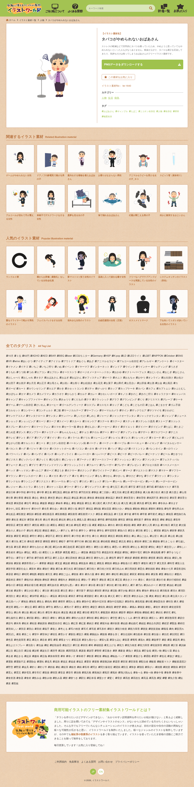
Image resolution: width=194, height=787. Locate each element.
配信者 (144, 661)
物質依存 (108, 116)
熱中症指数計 (116, 601)
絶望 (166, 623)
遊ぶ (179, 656)
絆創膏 (116, 623)
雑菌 (159, 667)
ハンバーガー (84, 454)
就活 (112, 536)
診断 (36, 650)
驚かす (102, 678)
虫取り (31, 645)
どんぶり (179, 437)
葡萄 (134, 639)
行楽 (77, 645)
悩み (20, 552)
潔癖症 (90, 596)
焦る (41, 601)
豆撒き (108, 650)
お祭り (76, 383)
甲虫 (50, 607)
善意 (156, 519)
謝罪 (91, 650)
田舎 (42, 607)
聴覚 (145, 628)
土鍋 (70, 525)
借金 (36, 503)
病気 (116, 98)
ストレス (175, 421)
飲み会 (38, 678)
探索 (18, 563)
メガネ (55, 476)
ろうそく (41, 486)
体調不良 (154, 497)
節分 (182, 618)
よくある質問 (88, 761)
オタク (39, 377)
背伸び (45, 634)
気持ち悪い (68, 585)
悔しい (182, 547)
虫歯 (40, 645)
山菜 (164, 536)
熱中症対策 (100, 601)
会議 (76, 497)
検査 (54, 579)
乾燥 (67, 492)
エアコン (41, 372)
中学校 (22, 492)
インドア (117, 366)
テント (22, 437)
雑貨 (167, 667)
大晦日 (166, 525)
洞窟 (99, 590)
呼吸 (102, 519)
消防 (182, 590)
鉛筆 (65, 667)
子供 (75, 530)
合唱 (55, 519)
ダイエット (129, 426)
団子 (28, 525)
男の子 (70, 607)
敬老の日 (127, 563)
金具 (26, 667)
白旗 (26, 612)
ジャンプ (169, 415)
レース (151, 481)
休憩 (52, 497)
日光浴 (69, 568)
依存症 (168, 111)
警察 (99, 650)
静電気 (27, 672)
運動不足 (21, 661)
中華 (41, 492)
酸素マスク (165, 661)
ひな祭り (56, 459)
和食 (148, 519)
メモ (76, 476)
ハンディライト (65, 454)
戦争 (147, 552)
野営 (10, 667)
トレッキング (141, 437)
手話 (49, 557)
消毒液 (165, 590)
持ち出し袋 (102, 557)
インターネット (100, 366)
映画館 (151, 568)
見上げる (111, 645)
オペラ (108, 377)
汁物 (119, 585)
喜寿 (178, 519)
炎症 (159, 596)
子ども (66, 530)
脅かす (64, 634)
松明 (116, 574)
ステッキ (130, 421)
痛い (126, 607)
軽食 (99, 656)
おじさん (180, 372)
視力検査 (132, 645)
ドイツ (53, 437)
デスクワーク (160, 432)
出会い (55, 508)
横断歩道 (75, 579)
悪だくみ (49, 552)
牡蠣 (150, 601)
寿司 (68, 536)
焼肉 (49, 601)
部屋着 (134, 661)
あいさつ (28, 361)
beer (69, 355)
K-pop (117, 355)
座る (131, 541)
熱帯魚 (130, 601)
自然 (166, 634)
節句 (10, 623)
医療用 (73, 514)
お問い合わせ (105, 761)
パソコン (79, 448)
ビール (166, 454)
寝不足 (51, 536)
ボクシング (86, 470)
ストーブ (163, 421)
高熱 (153, 678)
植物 (39, 579)
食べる (139, 672)
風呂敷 (87, 672)
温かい (45, 596)
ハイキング (153, 443)
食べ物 (149, 672)
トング (167, 437)
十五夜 (119, 514)
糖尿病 (43, 623)
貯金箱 (147, 650)
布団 (31, 541)
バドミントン (138, 448)
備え (68, 503)
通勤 (148, 656)
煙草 (177, 111)
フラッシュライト (76, 465)
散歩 (117, 563)
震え (10, 672)
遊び (171, 656)
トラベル (75, 437)
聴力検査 (122, 628)
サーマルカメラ (110, 410)
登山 (10, 612)
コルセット (14, 410)
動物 (137, 508)
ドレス (127, 437)
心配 (49, 547)
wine (17, 361)
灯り (120, 596)
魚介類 (173, 678)
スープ (52, 421)
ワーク (70, 486)
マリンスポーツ (29, 476)
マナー (164, 470)
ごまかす (163, 405)
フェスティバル (170, 459)
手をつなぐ (175, 552)
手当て (22, 557)
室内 (166, 530)
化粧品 (11, 514)
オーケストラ (69, 372)
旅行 (47, 568)
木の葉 (90, 574)
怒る (108, 547)
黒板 (16, 683)
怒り (90, 547)
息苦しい (171, 547)
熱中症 (87, 601)
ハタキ (90, 448)
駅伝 (83, 678)
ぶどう (24, 465)
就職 (120, 536)
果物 (142, 574)
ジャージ (104, 415)
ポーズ (50, 470)
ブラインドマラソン (52, 465)
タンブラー (35, 432)
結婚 (125, 623)
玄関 (10, 607)
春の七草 (168, 568)
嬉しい (56, 530)
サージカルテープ (73, 410)
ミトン (44, 476)
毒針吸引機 (32, 585)
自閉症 (175, 634)
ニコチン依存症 (147, 111)
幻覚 (97, 541)
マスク (154, 470)
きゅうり (66, 399)
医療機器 (62, 514)
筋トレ (155, 618)
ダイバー (143, 426)
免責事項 (74, 761)
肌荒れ (180, 628)
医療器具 (49, 514)
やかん (108, 476)
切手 (82, 508)
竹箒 (137, 618)
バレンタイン (155, 448)
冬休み (164, 503)
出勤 (64, 508)
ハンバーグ (100, 454)
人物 (104, 98)
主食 (49, 492)
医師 (31, 514)
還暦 (117, 661)
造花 (164, 656)
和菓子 (139, 519)
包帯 (168, 508)
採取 (161, 557)
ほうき (60, 470)
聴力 (111, 628)
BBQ (61, 355)
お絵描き (87, 383)
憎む (127, 552)
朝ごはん (66, 574)
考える (64, 628)
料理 (171, 563)
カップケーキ (127, 388)
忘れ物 (58, 547)
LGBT (148, 355)
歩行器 (152, 579)
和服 (130, 519)
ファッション (124, 459)
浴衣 (133, 590)
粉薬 (34, 623)
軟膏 (91, 656)
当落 (10, 547)
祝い (39, 618)
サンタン (53, 415)
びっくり (43, 459)
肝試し (11, 634)
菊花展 (77, 639)
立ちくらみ (126, 618)
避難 (96, 661)
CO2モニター (82, 355)
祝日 (47, 618)
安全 (132, 530)
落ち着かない (91, 639)
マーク (128, 470)
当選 (18, 547)
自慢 (148, 634)
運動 (10, 661)
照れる (71, 601)
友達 (16, 519)
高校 (127, 678)
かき (61, 388)
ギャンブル (122, 111)
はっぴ (124, 448)
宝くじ (149, 530)
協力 (162, 514)
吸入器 (82, 519)
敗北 (93, 563)
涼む (26, 596)
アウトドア (70, 361)
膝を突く (115, 634)
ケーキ (179, 399)
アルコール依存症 (129, 361)
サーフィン (92, 410)
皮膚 (73, 612)
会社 (60, 497)
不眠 (151, 486)
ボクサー (72, 470)
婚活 (47, 530)
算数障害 (172, 618)
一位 (107, 486)
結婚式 (134, 623)
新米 (33, 568)
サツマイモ (155, 410)
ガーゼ (11, 388)
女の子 (22, 530)
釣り (34, 667)
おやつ (141, 377)
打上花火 (60, 557)
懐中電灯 (137, 552)
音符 (70, 672)
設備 (28, 650)
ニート (42, 443)
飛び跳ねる (126, 672)
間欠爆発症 (106, 667)
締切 (182, 623)
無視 (33, 601)
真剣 (115, 612)
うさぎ (174, 366)
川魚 (16, 541)
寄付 (34, 536)
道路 (57, 661)
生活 (110, 98)
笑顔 (145, 618)
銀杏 (73, 667)
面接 (47, 672)
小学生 (87, 536)
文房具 (162, 563)
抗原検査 (72, 557)
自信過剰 (127, 634)
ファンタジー (152, 459)
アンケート (163, 361)
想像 (85, 552)
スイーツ (64, 421)
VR (10, 361)
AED (45, 355)
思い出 (118, 547)
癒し (150, 607)
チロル (95, 432)
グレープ (167, 399)
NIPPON (158, 355)
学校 (93, 530)
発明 (165, 607)
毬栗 (44, 585)
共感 (141, 503)
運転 (41, 661)
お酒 (151, 383)
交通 (127, 492)
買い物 (158, 650)
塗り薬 (87, 525)
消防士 (11, 596)
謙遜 (83, 650)
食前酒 (11, 678)
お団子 (11, 383)
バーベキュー (136, 443)
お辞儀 (142, 383)
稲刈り (105, 618)
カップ (113, 388)
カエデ (52, 388)
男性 (87, 607)
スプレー (13, 426)
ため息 (11, 432)
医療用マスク (87, 514)
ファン (138, 459)
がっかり (102, 388)
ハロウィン (172, 448)
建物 (157, 541)
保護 (10, 503)
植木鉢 (30, 579)
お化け (179, 377)
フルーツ (94, 465)
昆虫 (142, 568)
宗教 (140, 530)
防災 (125, 667)
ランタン (174, 476)
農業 (130, 656)
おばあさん (109, 111)
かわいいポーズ (108, 394)
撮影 (51, 563)
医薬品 (109, 514)
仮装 (28, 497)
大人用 (148, 525)
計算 (175, 645)
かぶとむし (180, 388)
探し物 (178, 557)
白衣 (42, 612)
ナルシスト (29, 443)
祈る (23, 618)
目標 (87, 612)
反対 (24, 519)
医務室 (22, 514)
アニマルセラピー (106, 361)
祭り (54, 618)
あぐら (82, 361)
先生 (89, 503)
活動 (114, 590)
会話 (68, 497)
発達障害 (176, 607)
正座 (111, 579)
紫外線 (105, 623)
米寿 (18, 623)
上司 (125, 486)
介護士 (175, 492)
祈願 (31, 618)
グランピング (129, 399)
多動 (128, 525)
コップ (115, 405)
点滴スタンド (179, 596)
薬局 (177, 639)
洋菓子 (82, 590)
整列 (145, 563)
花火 (36, 639)
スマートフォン (42, 426)
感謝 (119, 552)
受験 (31, 519)
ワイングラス (94, 486)
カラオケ (59, 394)
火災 (112, 596)
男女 (79, 607)
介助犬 (156, 492)
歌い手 (87, 579)
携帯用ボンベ (31, 563)
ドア (31, 437)
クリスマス (154, 399)
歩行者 (162, 579)
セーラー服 (70, 426)
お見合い (131, 383)
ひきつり (178, 454)
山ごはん (144, 536)
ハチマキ (102, 448)
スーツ (42, 421)
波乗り (19, 590)
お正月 (42, 383)
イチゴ (24, 366)
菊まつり (66, 639)
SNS (180, 355)
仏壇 (184, 492)
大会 (157, 525)
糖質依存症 (56, 623)
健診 (52, 503)
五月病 (118, 492)
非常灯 (38, 672)
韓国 (54, 672)
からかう (72, 394)
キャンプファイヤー (32, 399)
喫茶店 (11, 525)
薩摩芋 (157, 639)
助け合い (119, 508)
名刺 (63, 519)
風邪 (107, 672)
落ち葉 (105, 639)
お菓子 (109, 383)
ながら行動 (14, 443)
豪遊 (122, 650)
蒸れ (142, 639)
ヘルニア (38, 470)
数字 (137, 563)
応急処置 (70, 547)
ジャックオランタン (150, 415)
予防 (75, 492)
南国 (170, 514)
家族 (10, 536)
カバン (141, 388)
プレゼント (135, 465)
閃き (94, 667)
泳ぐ (73, 590)
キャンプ (13, 399)
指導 (113, 557)
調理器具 (73, 650)
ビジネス (13, 459)
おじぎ (168, 372)
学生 (101, 530)
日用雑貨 (132, 568)
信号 (28, 503)
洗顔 (91, 590)
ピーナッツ (154, 454)
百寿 (50, 612)
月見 (50, 574)
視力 (121, 645)
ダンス (22, 432)
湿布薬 (64, 596)
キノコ (124, 394)
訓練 (183, 645)
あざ (91, 361)
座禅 (139, 541)
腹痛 (104, 634)
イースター (178, 361)
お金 (159, 383)
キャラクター (163, 394)
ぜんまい (92, 426)
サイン (125, 410)
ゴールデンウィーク (72, 405)
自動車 (139, 634)
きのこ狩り (147, 394)
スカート (77, 421)
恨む (153, 547)
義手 (47, 628)
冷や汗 (37, 508)
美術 (39, 628)
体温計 (111, 497)
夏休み (103, 525)
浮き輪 (124, 590)
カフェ (152, 388)
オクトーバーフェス (135, 372)
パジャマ (33, 448)
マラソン (13, 476)
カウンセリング (37, 388)
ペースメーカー (170, 465)
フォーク (13, 465)
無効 (25, 601)
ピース (113, 454)
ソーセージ (106, 426)
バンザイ (38, 454)
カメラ (32, 394)
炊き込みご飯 (141, 596)
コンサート (29, 410)
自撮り (157, 634)
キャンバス (180, 394)
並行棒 (11, 492)
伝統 (84, 497)
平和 (71, 541)
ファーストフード (104, 459)
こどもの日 (138, 405)
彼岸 (26, 547)
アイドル (55, 361)
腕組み (95, 634)
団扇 (36, 525)
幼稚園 (106, 541)
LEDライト (135, 355)
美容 (23, 628)
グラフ (115, 399)
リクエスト (44, 481)
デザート (145, 432)
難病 (175, 667)
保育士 (183, 497)
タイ (117, 426)
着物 (139, 612)
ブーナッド (85, 459)
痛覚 (142, 607)
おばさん (77, 377)
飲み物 (48, 678)
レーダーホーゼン (167, 481)
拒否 (90, 557)
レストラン (27, 486)
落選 (127, 639)
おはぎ (65, 377)
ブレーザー (108, 465)
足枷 (44, 656)
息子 (161, 547)
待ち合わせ (38, 547)
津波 (107, 590)
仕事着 (19, 497)
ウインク (130, 366)
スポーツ (26, 426)
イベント (69, 366)
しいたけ (81, 415)
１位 (18, 355)
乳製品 (58, 492)
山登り (155, 536)
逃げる (139, 656)
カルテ (83, 394)
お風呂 (168, 383)
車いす (71, 656)
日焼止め (119, 568)
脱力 (81, 634)
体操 (91, 497)
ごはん (151, 405)
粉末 (26, 623)
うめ (31, 372)
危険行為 (181, 514)
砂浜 (160, 612)
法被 (10, 590)
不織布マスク (164, 486)
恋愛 (145, 547)
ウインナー (144, 366)
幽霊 (115, 541)
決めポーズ (152, 585)
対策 (60, 536)
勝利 (153, 508)
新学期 (11, 568)
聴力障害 (135, 628)
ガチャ (90, 388)
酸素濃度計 (180, 661)
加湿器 (107, 508)
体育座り (130, 497)
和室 (122, 519)
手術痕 (40, 557)
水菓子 (102, 585)
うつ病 (22, 372)
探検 (10, 563)
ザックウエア (139, 410)
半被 (128, 514)
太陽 (183, 525)
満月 (73, 596)
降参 (133, 667)
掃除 (145, 557)
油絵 (171, 585)
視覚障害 (157, 645)
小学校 (77, 536)
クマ (88, 399)
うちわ (11, 372)
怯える (136, 547)
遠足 (81, 661)
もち (99, 476)
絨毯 (143, 623)
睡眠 (147, 612)
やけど (131, 476)
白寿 (18, 612)
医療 (39, 514)
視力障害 (144, 645)
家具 (182, 530)
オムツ (118, 377)
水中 (85, 585)
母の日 (11, 585)
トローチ (156, 437)
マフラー (176, 470)
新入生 (181, 563)
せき (81, 426)
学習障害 (112, 530)
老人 (54, 628)
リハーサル (60, 481)
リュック (97, 481)
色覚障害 (21, 639)
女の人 (11, 530)
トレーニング (100, 437)
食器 (20, 678)
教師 (109, 563)
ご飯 (58, 410)
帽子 (63, 541)
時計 (18, 574)
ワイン (80, 486)
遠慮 (73, 661)
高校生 (136, 678)
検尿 (47, 579)
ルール (118, 481)
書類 (42, 574)
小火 (96, 536)
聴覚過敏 (155, 628)
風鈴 (114, 672)
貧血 (138, 650)
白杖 (34, 612)
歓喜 (104, 579)
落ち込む (117, 639)
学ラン (84, 530)
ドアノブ (41, 437)
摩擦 (44, 563)
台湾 (47, 519)
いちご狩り (48, 366)
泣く (39, 590)
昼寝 (10, 574)
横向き (64, 579)
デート (105, 432)
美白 (31, 628)
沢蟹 (163, 585)
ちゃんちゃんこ (70, 432)
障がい (150, 667)
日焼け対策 (105, 568)
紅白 (67, 623)
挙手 (121, 557)
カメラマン (45, 394)
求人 (127, 585)
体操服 (101, 497)
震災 (18, 672)
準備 (81, 596)
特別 (170, 601)
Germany (98, 355)
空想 (114, 618)
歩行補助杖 (175, 579)
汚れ (140, 585)
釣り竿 (43, 667)
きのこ (134, 394)
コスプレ (91, 405)
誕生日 (45, 650)
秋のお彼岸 (80, 618)
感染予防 (96, 552)
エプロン (54, 372)
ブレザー (121, 465)
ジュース (181, 415)
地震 (78, 525)
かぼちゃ (13, 394)
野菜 (18, 667)
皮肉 (57, 612)
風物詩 (98, 672)
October (170, 355)
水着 (93, 585)
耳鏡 (93, 628)
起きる (19, 656)
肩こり (27, 634)
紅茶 (75, 623)
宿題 (26, 536)
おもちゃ (130, 377)
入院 (125, 503)
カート (22, 388)
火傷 (104, 596)
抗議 (82, 557)
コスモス (104, 405)
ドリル (86, 437)
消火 (174, 590)
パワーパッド (15, 454)
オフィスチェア (93, 377)
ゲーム (11, 405)
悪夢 (59, 552)
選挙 (88, 661)
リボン (85, 481)
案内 (179, 574)
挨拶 (129, 557)
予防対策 (86, 492)
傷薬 (81, 503)
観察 (167, 645)
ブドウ (34, 465)
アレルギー (148, 361)
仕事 (10, 497)
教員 (101, 563)
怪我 (127, 547)
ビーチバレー (137, 454)
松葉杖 (125, 574)
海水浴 (155, 590)
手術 (31, 557)
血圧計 (68, 645)
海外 (146, 590)
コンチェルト (45, 410)
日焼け (92, 568)
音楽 (62, 672)
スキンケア (91, 421)
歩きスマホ (131, 579)
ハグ (23, 448)
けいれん (41, 405)
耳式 (85, 628)
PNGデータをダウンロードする (123, 64)
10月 (10, 355)
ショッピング (28, 421)
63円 (26, 355)
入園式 (98, 503)
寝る (42, 536)
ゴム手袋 (175, 405)
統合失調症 (155, 623)
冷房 (46, 508)
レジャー (13, 486)
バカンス (13, 448)
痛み (134, 607)
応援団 (81, 547)
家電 (18, 536)
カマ (23, 394)
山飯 (180, 536)
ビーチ (123, 454)
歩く (142, 579)
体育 (120, 497)
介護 (165, 492)
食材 (28, 678)
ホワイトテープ (103, 470)
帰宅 (55, 541)
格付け (170, 574)
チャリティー (51, 432)
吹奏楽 (93, 519)
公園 (133, 503)
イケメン (13, 366)
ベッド (11, 470)
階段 (141, 667)
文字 (153, 563)
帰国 (47, 541)
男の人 (59, 607)
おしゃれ (28, 377)
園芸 (62, 525)
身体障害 (55, 656)
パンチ (50, 454)
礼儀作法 (13, 618)
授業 (153, 557)
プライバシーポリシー (127, 761)
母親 (20, 585)
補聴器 (99, 645)
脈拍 (73, 634)
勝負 (161, 508)
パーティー (108, 443)
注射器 (56, 590)
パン (28, 454)
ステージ (117, 421)
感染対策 (109, 552)
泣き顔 (30, 590)
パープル (121, 443)
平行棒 (80, 541)
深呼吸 (35, 596)
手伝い (11, 557)
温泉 (54, 596)
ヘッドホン (24, 470)
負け (130, 650)
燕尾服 (141, 601)
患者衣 (11, 552)
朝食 (76, 574)
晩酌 (34, 574)
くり (142, 399)
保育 (174, 497)
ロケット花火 (56, 486)
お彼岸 (22, 383)
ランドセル (14, 481)
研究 (168, 612)
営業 (20, 525)
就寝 (104, 536)
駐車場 (92, 678)
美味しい (13, 628)
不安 (133, 486)
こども (125, 405)
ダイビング (157, 426)
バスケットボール (61, 448)
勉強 (129, 508)
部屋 (125, 661)
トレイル (115, 437)
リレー (108, 481)
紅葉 (83, 623)
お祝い (65, 383)
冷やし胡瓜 (14, 508)
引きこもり (169, 541)
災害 (128, 596)
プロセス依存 (152, 465)
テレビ (11, 437)
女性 (31, 530)
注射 (47, 590)
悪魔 (67, 552)
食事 (168, 672)
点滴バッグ (14, 601)
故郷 (67, 563)
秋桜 (91, 618)
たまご (179, 426)
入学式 (108, 503)
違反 (65, 661)
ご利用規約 (61, 761)
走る (177, 650)
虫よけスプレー (16, 645)
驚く (111, 678)
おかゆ (118, 372)
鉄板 (52, 667)
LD (124, 355)
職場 (165, 628)
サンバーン (67, 415)
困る (54, 525)
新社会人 (23, 568)
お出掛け (168, 377)
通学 (156, 656)
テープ (116, 432)
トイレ (63, 437)
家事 (174, 530)
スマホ (57, 426)
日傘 (60, 568)
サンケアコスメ (16, 415)
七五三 (116, 486)
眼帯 (123, 612)
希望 (39, 541)
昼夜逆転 (181, 568)
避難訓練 (107, 661)
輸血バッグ (118, 656)
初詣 (90, 508)
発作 (158, 607)
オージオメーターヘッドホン (95, 372)
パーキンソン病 (77, 443)
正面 (119, 579)
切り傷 (73, 508)
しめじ (92, 415)
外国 (120, 525)
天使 (175, 525)
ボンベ (118, 470)
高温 (145, 678)
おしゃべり (14, 377)
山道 (172, 536)
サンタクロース (36, 415)
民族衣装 (54, 585)
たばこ (134, 111)
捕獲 (137, 557)
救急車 (84, 563)
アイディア (42, 361)
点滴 (167, 596)
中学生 (32, 492)
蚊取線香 (57, 645)
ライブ (150, 476)
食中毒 (159, 672)
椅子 (20, 579)
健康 (44, 503)
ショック (13, 421)
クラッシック (101, 399)
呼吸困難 (112, 519)
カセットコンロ (75, 388)
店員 (123, 541)
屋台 (128, 536)
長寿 (87, 667)
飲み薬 (58, 678)
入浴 (117, 503)
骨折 (119, 678)
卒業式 (153, 514)
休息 (44, 497)
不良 (176, 486)
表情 (85, 645)
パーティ (94, 443)
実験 (158, 530)
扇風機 (156, 552)
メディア (66, 476)
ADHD (36, 355)
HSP (108, 355)
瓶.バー (20, 607)
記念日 (19, 650)
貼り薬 (168, 650)
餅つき (74, 678)
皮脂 (65, 612)
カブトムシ (165, 388)
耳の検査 (75, 628)
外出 (112, 525)
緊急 (174, 623)
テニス (174, 432)
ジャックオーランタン (124, 415)
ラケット (161, 476)
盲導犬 (96, 612)
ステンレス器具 (146, 421)
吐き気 (72, 519)
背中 (36, 634)
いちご (34, 366)
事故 (96, 492)
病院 (110, 607)
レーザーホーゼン (135, 481)
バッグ (113, 448)
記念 (10, 650)
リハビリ (74, 481)
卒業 (144, 514)
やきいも (120, 476)
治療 (179, 585)
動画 (145, 508)
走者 (10, 656)
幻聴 (89, 541)
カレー (93, 394)
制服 (98, 508)
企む (36, 497)
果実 (134, 574)
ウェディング (160, 366)
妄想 (39, 530)
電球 (183, 667)
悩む (28, 552)
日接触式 (81, 568)
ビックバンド (28, 459)
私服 (62, 618)
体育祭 (142, 497)
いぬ (59, 366)
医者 (100, 514)
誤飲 (62, 650)
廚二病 (148, 541)
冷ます (174, 503)
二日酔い (106, 492)
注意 (65, 590)
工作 (24, 541)
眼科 (131, 612)
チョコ (85, 432)
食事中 (178, 672)
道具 (49, 661)
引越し (181, 541)
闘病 (117, 667)
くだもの (78, 399)
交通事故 (137, 492)
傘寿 (60, 503)
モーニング (88, 476)
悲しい (76, 552)
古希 (39, 519)
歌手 (96, 579)
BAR (53, 355)
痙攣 (118, 607)
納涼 (91, 623)
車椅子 (82, 656)
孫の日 (123, 530)
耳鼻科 (102, 628)
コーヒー (54, 405)
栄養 (155, 574)
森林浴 (11, 579)
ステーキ (104, 421)
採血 (168, 557)
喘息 (170, 519)
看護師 (106, 612)
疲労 (94, 607)
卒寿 (136, 514)
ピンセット (70, 459)
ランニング (29, 481)
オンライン (154, 377)
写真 (149, 503)
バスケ (45, 448)
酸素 (153, 661)
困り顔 (45, 525)
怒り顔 (99, 547)
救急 (75, 563)
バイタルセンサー (172, 443)
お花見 (99, 383)
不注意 (142, 486)
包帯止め (179, 508)
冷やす (27, 508)
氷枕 (111, 585)
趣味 (36, 656)
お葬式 (119, 383)
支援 (59, 563)
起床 (28, 656)
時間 (26, 574)
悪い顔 (38, 552)
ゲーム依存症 (25, 405)
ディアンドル (130, 432)
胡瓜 (54, 634)
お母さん (54, 383)
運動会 (32, 661)
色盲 (10, 639)
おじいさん (155, 372)
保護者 (19, 503)
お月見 (32, 383)
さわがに (169, 410)
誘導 (54, 650)
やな (141, 476)
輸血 (107, 656)
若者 (44, 639)
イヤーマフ (83, 366)
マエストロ (141, 470)
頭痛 (78, 672)
